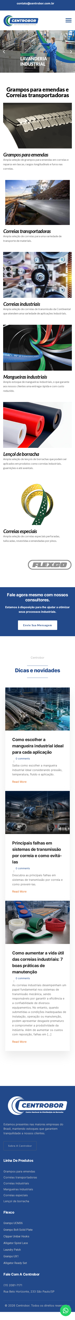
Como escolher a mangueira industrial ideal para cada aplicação (38, 746)
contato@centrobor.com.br (35, 3)
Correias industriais (16, 1183)
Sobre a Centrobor (20, 1145)
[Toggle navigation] (69, 20)
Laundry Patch (12, 1249)
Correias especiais (15, 1195)
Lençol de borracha (16, 1201)
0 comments (23, 758)
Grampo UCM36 (13, 1223)
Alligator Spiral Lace (15, 1243)
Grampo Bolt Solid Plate (18, 1229)
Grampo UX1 (11, 1256)
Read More (19, 781)
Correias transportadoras (20, 1177)
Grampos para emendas (19, 1171)
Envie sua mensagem (37, 625)
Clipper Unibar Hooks (16, 1236)
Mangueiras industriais (18, 1189)
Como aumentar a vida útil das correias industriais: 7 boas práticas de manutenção (38, 962)
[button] (4, 51)
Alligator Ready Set (15, 1263)
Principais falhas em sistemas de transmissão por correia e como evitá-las (37, 852)
